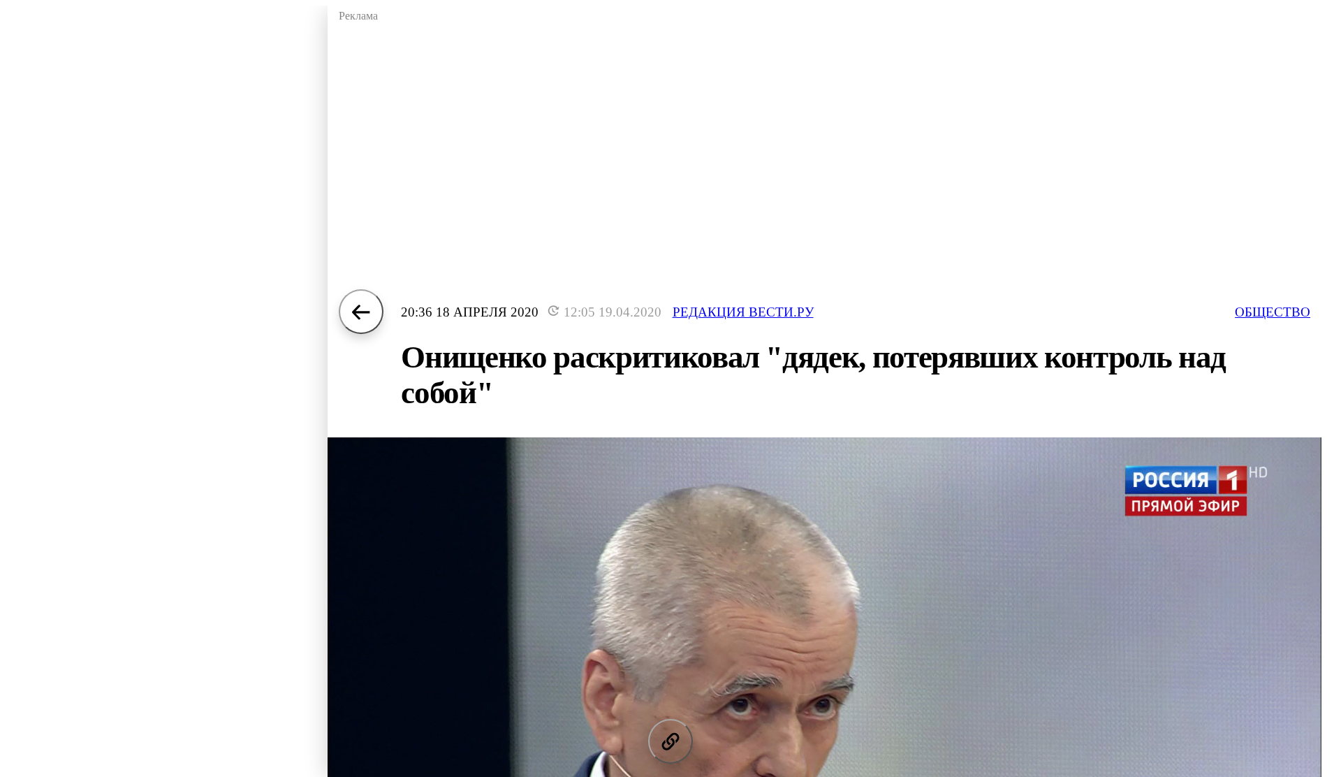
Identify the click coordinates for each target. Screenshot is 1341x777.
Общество (1272, 312)
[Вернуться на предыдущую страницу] (361, 311)
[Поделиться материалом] (670, 741)
